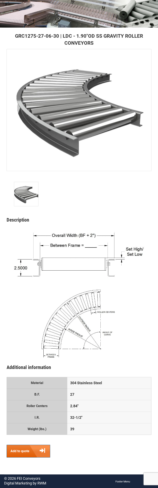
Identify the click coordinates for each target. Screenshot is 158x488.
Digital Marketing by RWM (25, 483)
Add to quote (19, 451)
